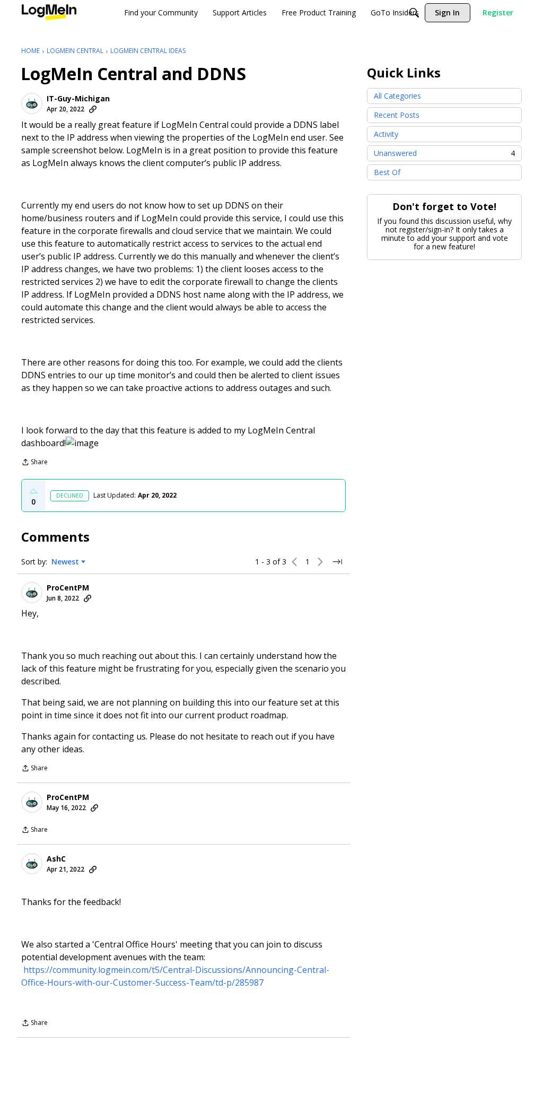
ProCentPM (68, 588)
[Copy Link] (92, 109)
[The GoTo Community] (49, 12)
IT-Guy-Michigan (78, 98)
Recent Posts (396, 115)
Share (34, 462)
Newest (65, 561)
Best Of (387, 172)
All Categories (397, 96)
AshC (56, 859)
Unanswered (444, 153)
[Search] (414, 12)
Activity (386, 134)
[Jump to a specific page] (337, 561)
